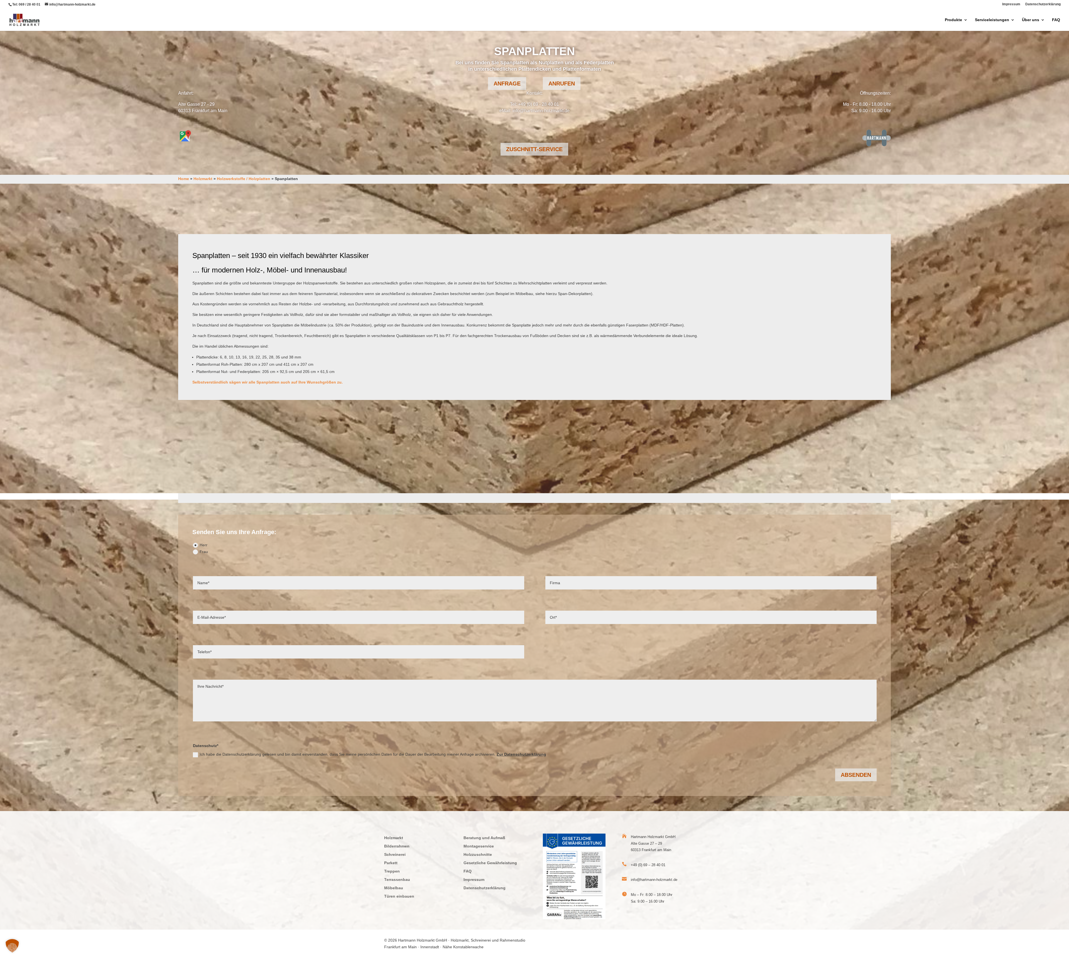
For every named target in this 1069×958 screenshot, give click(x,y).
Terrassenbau (397, 880)
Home (183, 178)
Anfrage (507, 83)
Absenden (856, 775)
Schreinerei (395, 855)
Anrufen (561, 83)
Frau (204, 551)
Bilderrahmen (397, 846)
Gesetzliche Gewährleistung (490, 863)
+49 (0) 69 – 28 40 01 (648, 865)
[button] (12, 946)
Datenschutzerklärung (1043, 4)
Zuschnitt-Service (534, 149)
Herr (203, 545)
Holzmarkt (202, 178)
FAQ (1056, 20)
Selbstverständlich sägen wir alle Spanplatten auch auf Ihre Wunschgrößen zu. (267, 382)
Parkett (391, 863)
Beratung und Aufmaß (484, 838)
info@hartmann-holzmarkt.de (541, 110)
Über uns (1030, 20)
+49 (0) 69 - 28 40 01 (538, 104)
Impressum (1011, 4)
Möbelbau (393, 888)
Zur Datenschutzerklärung (521, 754)
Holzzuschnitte (478, 855)
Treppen (392, 871)
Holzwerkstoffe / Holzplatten (243, 178)
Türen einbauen (399, 896)
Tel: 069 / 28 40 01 (26, 4)
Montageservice (479, 846)
